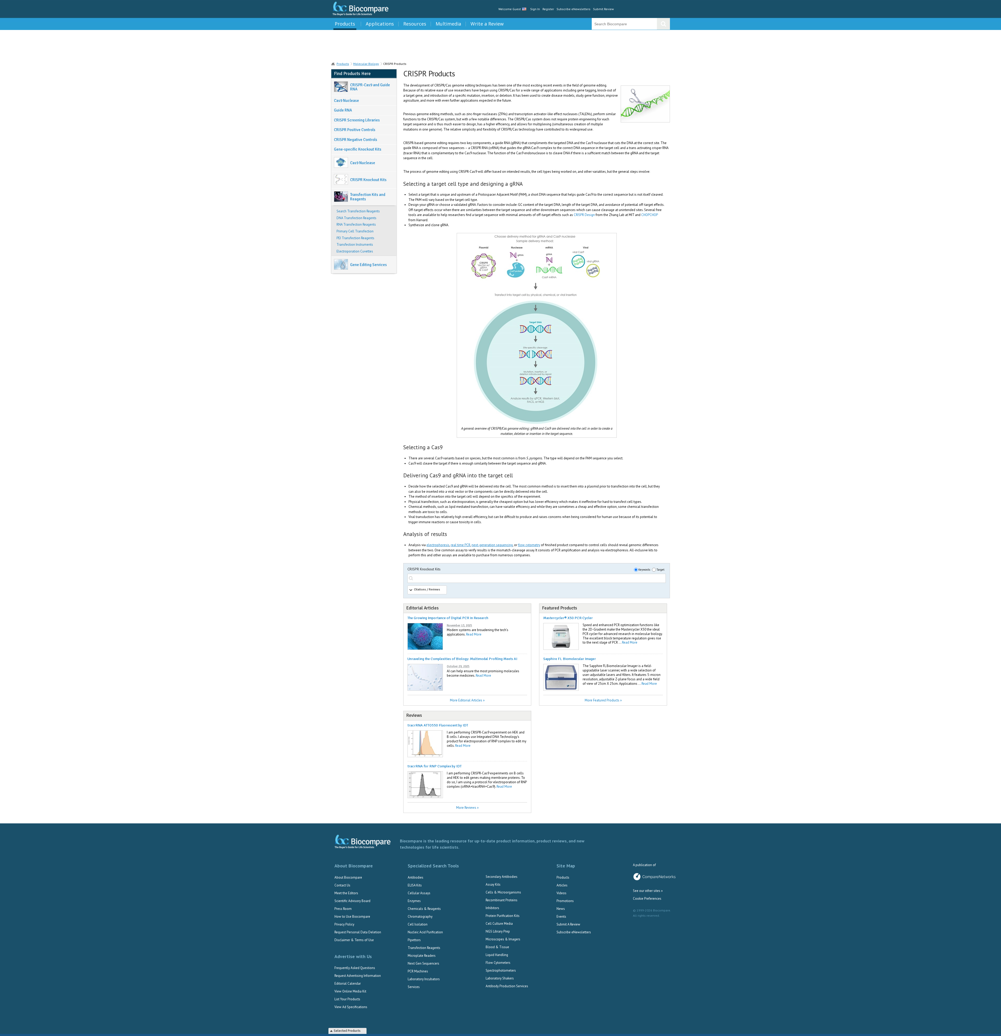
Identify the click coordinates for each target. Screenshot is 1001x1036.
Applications (380, 24)
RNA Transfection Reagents (356, 225)
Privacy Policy (344, 924)
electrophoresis (437, 545)
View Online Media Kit (350, 991)
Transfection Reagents (424, 948)
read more (473, 634)
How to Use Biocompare (352, 916)
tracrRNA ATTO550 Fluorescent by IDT (437, 725)
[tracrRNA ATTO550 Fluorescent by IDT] (425, 756)
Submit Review (603, 9)
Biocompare (333, 64)
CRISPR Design (584, 215)
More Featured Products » (603, 700)
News (561, 908)
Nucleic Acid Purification (425, 932)
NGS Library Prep (498, 931)
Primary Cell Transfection (355, 231)
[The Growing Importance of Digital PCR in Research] (425, 648)
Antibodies (415, 877)
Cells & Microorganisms (503, 892)
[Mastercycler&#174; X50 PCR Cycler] (561, 648)
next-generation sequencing (492, 545)
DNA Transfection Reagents (356, 218)
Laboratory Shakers (500, 978)
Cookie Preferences (647, 898)
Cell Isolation (418, 924)
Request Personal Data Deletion (357, 932)
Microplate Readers (422, 955)
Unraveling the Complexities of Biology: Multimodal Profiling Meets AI (462, 659)
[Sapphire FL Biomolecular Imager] (561, 689)
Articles (562, 885)
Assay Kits (493, 884)
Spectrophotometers (501, 970)
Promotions (565, 901)
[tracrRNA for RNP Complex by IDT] (425, 797)
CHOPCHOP (649, 215)
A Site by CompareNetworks (654, 877)
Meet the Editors (346, 893)
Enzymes (414, 901)
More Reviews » (467, 807)
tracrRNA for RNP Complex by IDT (434, 766)
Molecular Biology (366, 64)
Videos (561, 893)
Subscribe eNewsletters (573, 9)
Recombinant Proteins (501, 900)
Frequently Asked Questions (354, 968)
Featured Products (559, 608)
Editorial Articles (422, 608)
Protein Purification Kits (503, 916)
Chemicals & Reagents (424, 908)
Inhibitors (492, 908)
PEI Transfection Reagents (355, 238)
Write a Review (487, 24)
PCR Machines (418, 971)
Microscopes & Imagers (503, 939)
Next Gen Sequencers (423, 963)
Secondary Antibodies (501, 876)
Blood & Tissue (497, 947)
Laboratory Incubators (424, 979)
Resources (414, 24)
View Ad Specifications (350, 1007)
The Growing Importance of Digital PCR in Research (447, 618)
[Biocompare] (360, 9)
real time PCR (460, 545)
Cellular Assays (419, 893)
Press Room (343, 908)
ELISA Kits (415, 885)
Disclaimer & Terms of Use (354, 940)
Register (548, 9)
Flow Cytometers (498, 962)
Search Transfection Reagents (358, 211)
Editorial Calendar (347, 983)
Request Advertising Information (357, 975)
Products (345, 24)
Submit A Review (568, 924)
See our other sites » (648, 891)
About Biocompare (348, 877)
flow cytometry (529, 545)
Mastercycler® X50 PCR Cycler (568, 618)
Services (414, 987)
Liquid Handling (497, 955)
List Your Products (347, 999)
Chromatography (420, 916)
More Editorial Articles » (467, 700)
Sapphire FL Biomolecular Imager (569, 659)
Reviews (414, 715)
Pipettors (414, 940)
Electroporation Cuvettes (355, 251)
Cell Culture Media (499, 923)
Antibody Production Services (507, 986)
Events (561, 916)
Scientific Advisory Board (352, 901)
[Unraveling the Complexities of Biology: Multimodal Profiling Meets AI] (425, 689)
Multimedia (448, 24)
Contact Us (342, 885)
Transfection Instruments (355, 245)
